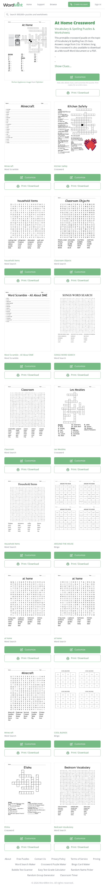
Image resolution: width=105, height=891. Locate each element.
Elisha (7, 827)
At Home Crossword (75, 23)
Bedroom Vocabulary (63, 827)
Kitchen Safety (60, 166)
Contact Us (40, 858)
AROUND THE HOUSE (63, 543)
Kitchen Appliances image (21, 82)
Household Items (12, 543)
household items (12, 260)
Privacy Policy (58, 858)
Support (41, 4)
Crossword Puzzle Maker (53, 864)
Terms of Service (79, 858)
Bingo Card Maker (81, 864)
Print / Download (80, 92)
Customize (80, 76)
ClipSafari (39, 82)
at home (8, 638)
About (8, 858)
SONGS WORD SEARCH (64, 355)
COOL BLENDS (60, 732)
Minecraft (8, 166)
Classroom (9, 449)
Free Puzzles (23, 858)
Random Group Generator (41, 875)
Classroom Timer (69, 875)
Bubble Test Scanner (22, 869)
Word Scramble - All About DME (18, 355)
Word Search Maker (25, 864)
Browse (53, 4)
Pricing (96, 858)
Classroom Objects (62, 260)
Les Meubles (60, 449)
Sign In (98, 4)
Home (29, 4)
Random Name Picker (82, 869)
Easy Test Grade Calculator (51, 869)
